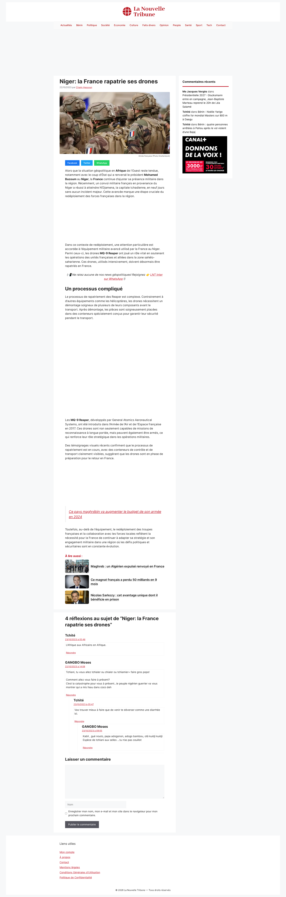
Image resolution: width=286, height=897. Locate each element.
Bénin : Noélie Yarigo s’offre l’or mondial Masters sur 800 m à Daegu (204, 115)
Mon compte (67, 852)
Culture (134, 25)
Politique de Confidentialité (76, 877)
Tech (209, 25)
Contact (221, 25)
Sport (199, 25)
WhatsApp (102, 163)
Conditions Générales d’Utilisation (80, 872)
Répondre (71, 652)
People (177, 25)
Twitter (86, 163)
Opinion (164, 25)
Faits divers (149, 25)
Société (105, 25)
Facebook (72, 163)
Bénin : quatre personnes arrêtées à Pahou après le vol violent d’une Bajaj (205, 128)
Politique (92, 25)
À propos (65, 857)
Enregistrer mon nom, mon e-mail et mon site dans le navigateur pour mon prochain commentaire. (112, 813)
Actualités (66, 25)
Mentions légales (70, 867)
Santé (188, 25)
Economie (119, 25)
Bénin (79, 25)
